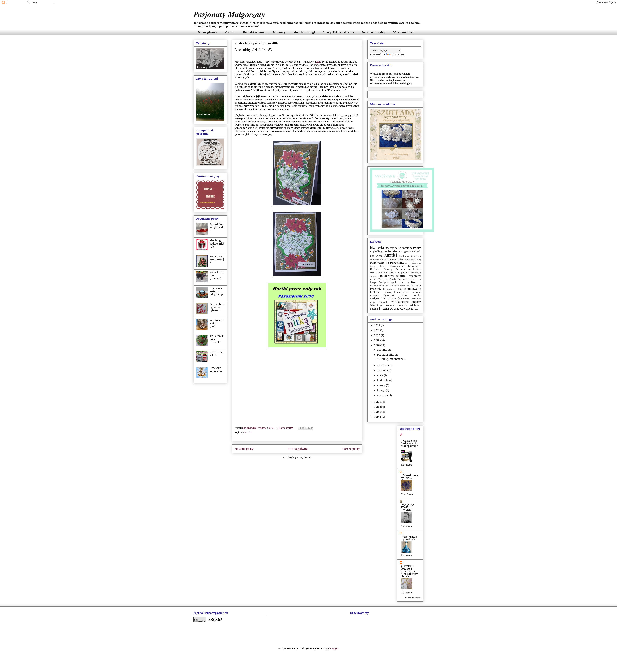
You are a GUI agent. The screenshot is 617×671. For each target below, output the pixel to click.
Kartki (248, 432)
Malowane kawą (412, 259)
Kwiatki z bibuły (388, 259)
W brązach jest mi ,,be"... (216, 323)
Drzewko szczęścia (216, 369)
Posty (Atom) (304, 457)
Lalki (400, 259)
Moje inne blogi (304, 32)
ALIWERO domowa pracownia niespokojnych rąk (409, 571)
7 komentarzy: (285, 427)
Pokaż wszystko (413, 598)
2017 (377, 401)
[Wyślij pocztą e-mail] (299, 428)
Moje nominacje (404, 32)
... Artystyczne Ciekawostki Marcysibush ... (409, 443)
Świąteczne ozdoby (383, 298)
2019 (377, 340)
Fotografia (405, 251)
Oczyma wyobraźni (408, 269)
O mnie (230, 32)
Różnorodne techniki (407, 292)
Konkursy (404, 256)
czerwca (382, 370)
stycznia (383, 395)
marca (381, 385)
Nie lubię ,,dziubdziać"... (254, 50)
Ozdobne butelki (379, 272)
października (386, 354)
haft (414, 251)
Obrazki (375, 269)
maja (380, 375)
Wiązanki (383, 302)
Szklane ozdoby (410, 295)
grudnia (382, 349)
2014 (377, 416)
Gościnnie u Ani (216, 353)
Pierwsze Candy (387, 279)
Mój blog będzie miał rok (217, 243)
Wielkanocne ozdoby (406, 301)
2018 (377, 345)
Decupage (391, 247)
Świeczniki (404, 298)
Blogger (333, 648)
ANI (318, 61)
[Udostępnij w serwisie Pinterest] (311, 428)
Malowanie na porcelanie (387, 262)
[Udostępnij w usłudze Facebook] (308, 428)
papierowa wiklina (393, 275)
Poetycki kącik (388, 282)
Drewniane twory (409, 247)
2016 (377, 406)
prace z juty (413, 285)
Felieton (393, 251)
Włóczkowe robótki (382, 305)
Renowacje (388, 289)
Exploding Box (378, 251)
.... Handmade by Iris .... (409, 477)
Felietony (278, 32)
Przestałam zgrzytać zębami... (217, 307)
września (383, 365)
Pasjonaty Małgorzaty (229, 14)
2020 (377, 335)
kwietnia (383, 380)
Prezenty (375, 288)
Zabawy (402, 305)
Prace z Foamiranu (395, 285)
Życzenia (412, 308)
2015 (377, 411)
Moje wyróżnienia (392, 266)
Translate (398, 54)
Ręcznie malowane (408, 288)
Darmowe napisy (373, 32)
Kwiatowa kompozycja (217, 259)
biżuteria (377, 248)
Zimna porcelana (392, 308)
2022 (377, 325)
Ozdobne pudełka (400, 272)
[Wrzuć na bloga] (302, 428)
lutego (381, 390)
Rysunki (388, 295)
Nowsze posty (244, 449)
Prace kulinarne (410, 282)
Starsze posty (351, 449)
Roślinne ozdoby (380, 292)
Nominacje (414, 266)
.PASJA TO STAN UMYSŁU (407, 507)
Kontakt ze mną (253, 32)
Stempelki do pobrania (338, 32)
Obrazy (388, 269)
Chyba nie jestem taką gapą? (216, 291)
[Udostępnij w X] (305, 428)
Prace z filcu (377, 285)
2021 (377, 330)
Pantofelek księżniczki (217, 227)
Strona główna (207, 32)
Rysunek (374, 295)
